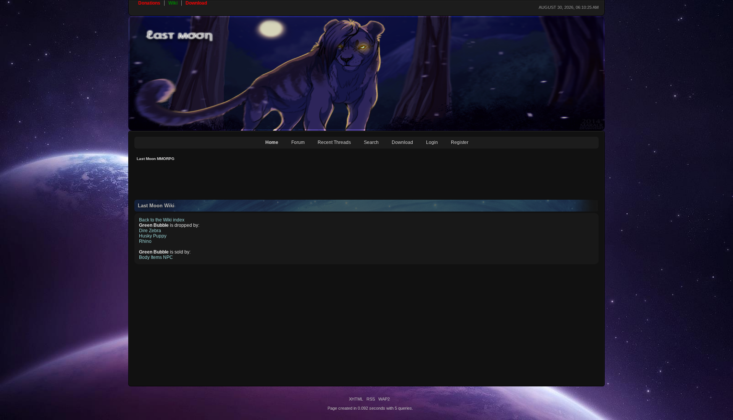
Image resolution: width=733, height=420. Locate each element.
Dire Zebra (150, 230)
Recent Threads (334, 142)
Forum (298, 142)
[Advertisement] (273, 182)
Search (371, 142)
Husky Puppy (152, 236)
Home (271, 142)
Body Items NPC (156, 257)
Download (402, 142)
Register (459, 142)
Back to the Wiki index (161, 220)
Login (432, 142)
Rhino (145, 241)
